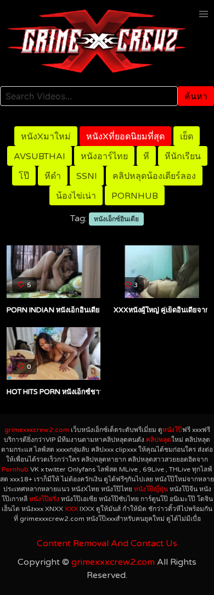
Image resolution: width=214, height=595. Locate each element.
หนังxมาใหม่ (46, 136)
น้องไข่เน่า (76, 195)
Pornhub (134, 195)
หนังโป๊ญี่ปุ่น (151, 489)
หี (146, 156)
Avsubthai (39, 156)
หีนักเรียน (183, 156)
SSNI (86, 176)
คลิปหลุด (158, 440)
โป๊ (24, 176)
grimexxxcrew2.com (36, 430)
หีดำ (52, 176)
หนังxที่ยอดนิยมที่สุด (125, 136)
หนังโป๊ (172, 430)
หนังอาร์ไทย (104, 156)
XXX (71, 509)
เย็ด (186, 136)
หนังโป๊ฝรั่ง (44, 499)
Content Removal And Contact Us (107, 543)
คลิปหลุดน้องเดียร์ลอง (154, 176)
